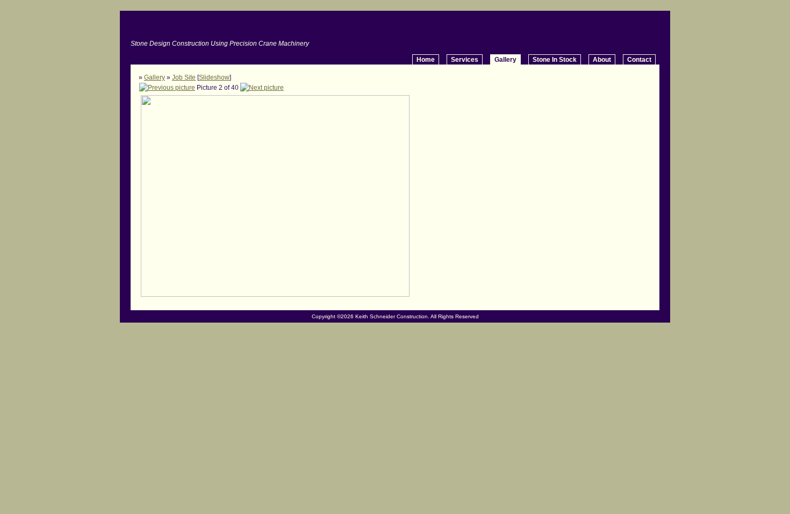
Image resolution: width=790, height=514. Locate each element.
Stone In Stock (555, 59)
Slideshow (214, 77)
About (602, 59)
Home (425, 59)
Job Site (184, 77)
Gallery (154, 77)
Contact (639, 59)
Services (464, 59)
